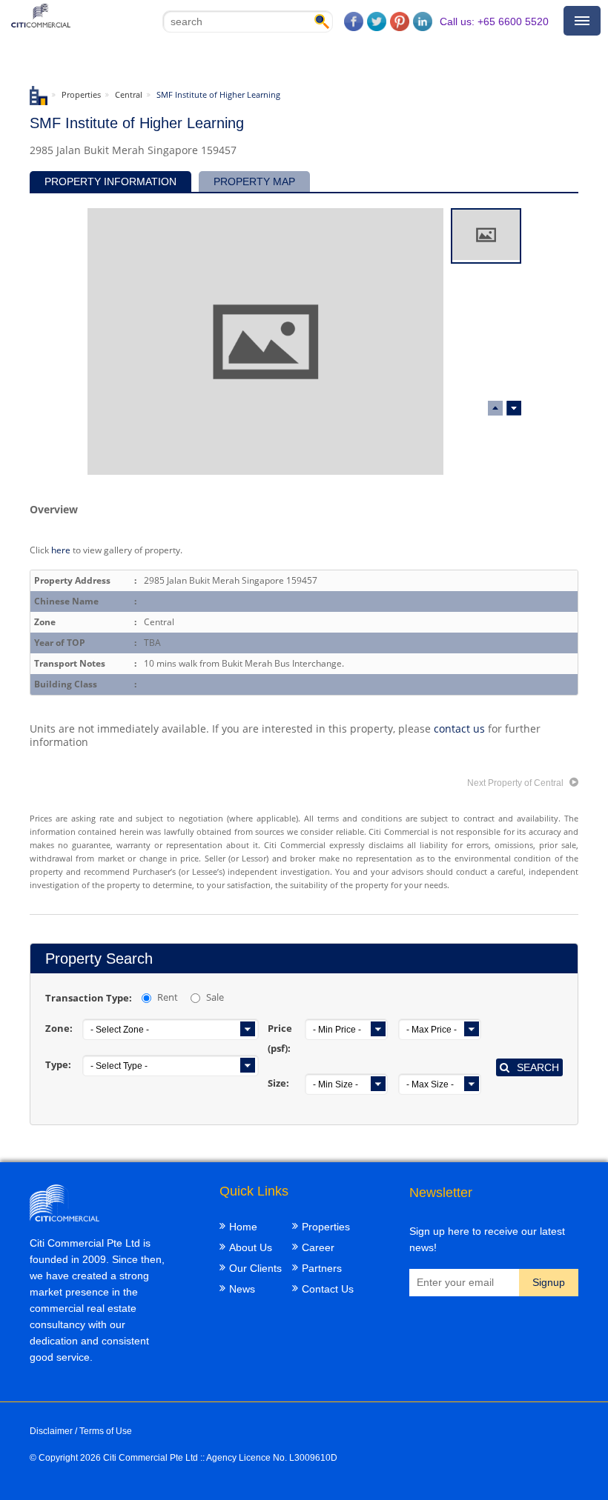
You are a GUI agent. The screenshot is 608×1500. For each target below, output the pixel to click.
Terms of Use (105, 1431)
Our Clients (255, 1268)
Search (538, 1067)
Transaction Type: (88, 997)
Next (495, 408)
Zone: (59, 1028)
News (242, 1289)
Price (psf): (280, 1038)
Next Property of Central (516, 783)
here (60, 550)
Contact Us (328, 1289)
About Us (250, 1247)
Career (318, 1247)
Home (243, 1227)
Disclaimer (51, 1431)
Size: (278, 1083)
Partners (322, 1268)
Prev (513, 408)
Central (128, 94)
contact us (459, 728)
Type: (58, 1064)
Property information (110, 181)
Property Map (254, 181)
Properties (81, 94)
